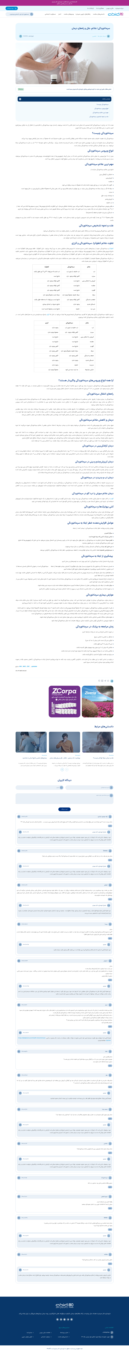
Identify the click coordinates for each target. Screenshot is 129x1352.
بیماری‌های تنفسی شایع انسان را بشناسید (35, 758)
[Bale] (57, 1319)
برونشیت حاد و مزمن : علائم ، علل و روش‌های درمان (65, 758)
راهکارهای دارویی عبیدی (83, 14)
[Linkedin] (71, 1319)
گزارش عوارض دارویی (27, 1337)
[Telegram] (68, 1319)
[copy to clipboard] (99, 681)
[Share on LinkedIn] (102, 681)
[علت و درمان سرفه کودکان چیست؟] (97, 742)
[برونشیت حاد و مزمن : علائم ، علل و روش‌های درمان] (64, 742)
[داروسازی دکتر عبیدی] (115, 14)
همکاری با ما (100, 8)
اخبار (59, 14)
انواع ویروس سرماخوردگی (101, 109)
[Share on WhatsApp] (108, 681)
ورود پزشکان (10, 8)
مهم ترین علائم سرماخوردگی (100, 113)
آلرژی (48, 314)
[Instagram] (64, 1319)
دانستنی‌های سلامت (99, 14)
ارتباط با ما (90, 8)
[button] (66, 769)
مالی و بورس (109, 8)
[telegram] (105, 681)
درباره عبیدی (119, 8)
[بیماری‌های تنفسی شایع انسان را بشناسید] (31, 742)
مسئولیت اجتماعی (50, 14)
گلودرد (111, 499)
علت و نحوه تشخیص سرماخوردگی (98, 117)
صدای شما (29, 1333)
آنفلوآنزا (111, 249)
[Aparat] (61, 1319)
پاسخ (110, 826)
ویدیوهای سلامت (69, 14)
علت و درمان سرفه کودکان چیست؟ (103, 758)
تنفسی (94, 36)
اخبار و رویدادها (64, 1333)
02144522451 (106, 1332)
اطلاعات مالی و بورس (44, 1333)
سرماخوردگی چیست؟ (102, 104)
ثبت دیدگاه (64, 809)
